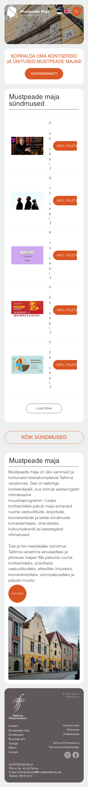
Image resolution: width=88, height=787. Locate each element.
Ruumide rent (17, 739)
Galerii (13, 747)
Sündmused (16, 734)
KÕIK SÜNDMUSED (44, 437)
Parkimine (73, 729)
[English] (66, 11)
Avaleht (13, 726)
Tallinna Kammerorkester (64, 747)
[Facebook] (75, 755)
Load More (44, 408)
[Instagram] (67, 755)
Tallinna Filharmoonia (66, 742)
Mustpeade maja (19, 730)
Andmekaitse (71, 734)
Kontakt (13, 752)
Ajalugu (13, 743)
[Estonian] (59, 11)
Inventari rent (71, 725)
